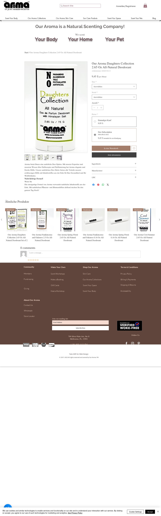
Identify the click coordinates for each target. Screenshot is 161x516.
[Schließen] (157, 511)
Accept (150, 511)
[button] (157, 475)
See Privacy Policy (75, 513)
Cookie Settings (135, 511)
